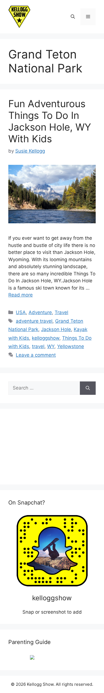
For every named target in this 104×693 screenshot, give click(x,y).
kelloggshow (45, 338)
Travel (61, 312)
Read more (20, 295)
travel (38, 346)
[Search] (88, 388)
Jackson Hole (56, 329)
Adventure (40, 312)
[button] (72, 16)
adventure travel (34, 321)
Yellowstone (70, 346)
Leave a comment (36, 355)
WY (50, 346)
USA (21, 312)
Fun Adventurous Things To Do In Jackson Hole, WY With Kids (49, 121)
